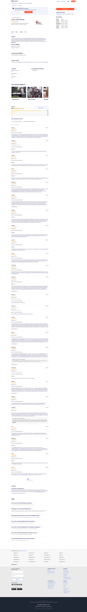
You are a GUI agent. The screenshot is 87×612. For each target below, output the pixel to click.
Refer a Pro (65, 574)
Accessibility (48, 605)
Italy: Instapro (43, 602)
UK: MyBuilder (55, 602)
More (25, 3)
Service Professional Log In (52, 582)
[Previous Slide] (12, 103)
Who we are (65, 583)
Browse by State (23, 550)
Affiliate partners (66, 592)
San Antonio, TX (62, 559)
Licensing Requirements (67, 578)
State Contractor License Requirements (17, 488)
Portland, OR (31, 559)
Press (64, 586)
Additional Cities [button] (13, 564)
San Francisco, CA (32, 561)
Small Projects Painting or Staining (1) (29, 121)
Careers (64, 585)
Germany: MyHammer (38, 602)
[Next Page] (35, 479)
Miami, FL (61, 555)
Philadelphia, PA (16, 559)
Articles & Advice (29, 3)
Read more (13, 42)
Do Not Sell (44, 604)
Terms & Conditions (49, 606)
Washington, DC (62, 561)
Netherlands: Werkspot (49, 602)
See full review (14, 206)
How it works (65, 582)
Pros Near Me (65, 575)
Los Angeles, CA (47, 555)
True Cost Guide (66, 571)
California (41, 604)
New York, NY (61, 557)
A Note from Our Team (66, 577)
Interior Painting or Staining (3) (17, 121)
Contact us (65, 589)
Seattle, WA (46, 561)
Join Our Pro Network (51, 583)
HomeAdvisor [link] (13, 5)
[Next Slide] (14, 103)
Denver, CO (16, 555)
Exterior (16, 3)
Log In (68, 1)
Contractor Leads (50, 586)
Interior (13, 3)
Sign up (17, 579)
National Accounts (51, 588)
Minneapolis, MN (32, 557)
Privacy (38, 604)
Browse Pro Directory (51, 571)
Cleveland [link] (20, 5)
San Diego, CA (16, 561)
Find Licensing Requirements (38, 491)
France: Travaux (32, 602)
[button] (18, 94)
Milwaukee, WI (16, 557)
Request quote (65, 9)
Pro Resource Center (51, 585)
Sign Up (73, 1)
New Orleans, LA (47, 557)
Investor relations (66, 588)
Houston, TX (31, 555)
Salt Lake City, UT (47, 559)
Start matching (28, 12)
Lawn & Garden (20, 3)
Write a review (41, 107)
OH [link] (17, 5)
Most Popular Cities (15, 550)
